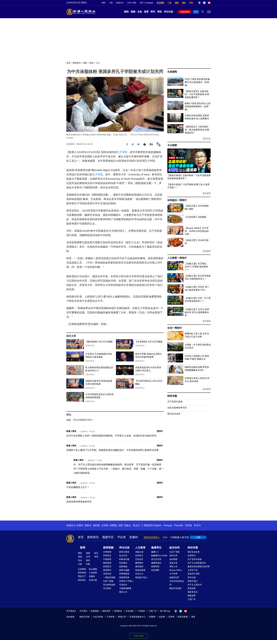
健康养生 (156, 547)
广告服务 (141, 611)
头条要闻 (82, 569)
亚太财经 (107, 588)
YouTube (209, 2)
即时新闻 (82, 573)
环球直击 (107, 555)
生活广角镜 (174, 552)
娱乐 (96, 553)
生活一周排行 (174, 328)
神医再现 (155, 566)
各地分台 (120, 3)
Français (167, 525)
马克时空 (123, 585)
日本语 (188, 525)
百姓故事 (192, 588)
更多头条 (207, 138)
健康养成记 (156, 563)
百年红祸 (192, 577)
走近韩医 (155, 570)
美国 (80, 556)
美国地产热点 (141, 577)
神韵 (103, 3)
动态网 (162, 617)
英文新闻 (160, 3)
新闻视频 (108, 547)
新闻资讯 (77, 63)
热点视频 (93, 569)
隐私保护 (106, 611)
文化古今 (139, 574)
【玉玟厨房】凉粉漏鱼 (195, 217)
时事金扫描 (124, 559)
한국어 (197, 525)
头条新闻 (172, 71)
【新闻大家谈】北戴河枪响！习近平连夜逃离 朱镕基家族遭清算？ (197, 94)
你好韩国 (173, 559)
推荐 (146, 11)
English (157, 525)
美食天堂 (173, 563)
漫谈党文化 (193, 592)
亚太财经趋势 (109, 585)
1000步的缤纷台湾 (176, 583)
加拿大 (88, 525)
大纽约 (79, 525)
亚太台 (136, 525)
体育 (96, 556)
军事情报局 (124, 574)
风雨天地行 (193, 581)
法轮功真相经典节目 (177, 407)
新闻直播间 (185, 12)
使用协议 (118, 611)
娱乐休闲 (174, 547)
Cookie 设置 (138, 636)
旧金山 (127, 525)
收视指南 (95, 611)
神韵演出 (82, 580)
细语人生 (123, 592)
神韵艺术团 (84, 617)
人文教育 (140, 547)
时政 (91, 63)
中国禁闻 (107, 559)
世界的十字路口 (126, 581)
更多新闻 (207, 251)
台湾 (88, 556)
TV (196, 12)
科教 (88, 564)
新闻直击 (107, 566)
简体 (134, 3)
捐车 (184, 3)
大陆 (80, 564)
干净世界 (110, 617)
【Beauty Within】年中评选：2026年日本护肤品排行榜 (197, 231)
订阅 (198, 537)
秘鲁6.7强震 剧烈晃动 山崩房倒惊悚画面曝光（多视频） (197, 106)
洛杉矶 (96, 525)
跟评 (160, 431)
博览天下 (82, 576)
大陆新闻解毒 (125, 588)
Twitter (204, 2)
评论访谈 (168, 11)
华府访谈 (107, 574)
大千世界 (173, 574)
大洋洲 (104, 525)
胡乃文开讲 (156, 559)
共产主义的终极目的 (197, 563)
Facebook (199, 2)
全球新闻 (107, 552)
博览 (159, 11)
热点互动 (123, 555)
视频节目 (108, 537)
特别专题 (172, 396)
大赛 (111, 3)
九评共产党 (193, 570)
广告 (169, 3)
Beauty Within (175, 570)
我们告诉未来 (173, 413)
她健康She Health (159, 555)
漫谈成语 (139, 566)
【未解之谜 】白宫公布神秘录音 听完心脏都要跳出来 (197, 312)
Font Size (151, 144)
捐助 (177, 3)
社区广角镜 (108, 581)
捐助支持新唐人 (152, 537)
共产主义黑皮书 (195, 585)
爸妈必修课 (140, 570)
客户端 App (165, 611)
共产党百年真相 (175, 401)
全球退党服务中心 (138, 617)
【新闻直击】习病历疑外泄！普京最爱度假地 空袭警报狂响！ (197, 129)
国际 (85, 63)
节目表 (121, 537)
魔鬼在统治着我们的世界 (199, 566)
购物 (191, 3)
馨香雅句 (139, 563)
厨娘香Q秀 (174, 577)
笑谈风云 (139, 555)
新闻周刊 (107, 570)
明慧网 (152, 617)
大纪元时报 (98, 617)
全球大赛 (93, 580)
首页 (68, 63)
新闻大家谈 (124, 552)
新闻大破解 (124, 570)
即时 (153, 11)
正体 (129, 3)
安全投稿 (130, 611)
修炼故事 (192, 595)
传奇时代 (192, 555)
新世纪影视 (183, 617)
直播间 (133, 537)
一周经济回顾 (109, 577)
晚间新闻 (107, 563)
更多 (193, 617)
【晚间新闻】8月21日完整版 (99, 341)
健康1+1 (155, 552)
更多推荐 (207, 193)
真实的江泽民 (194, 574)
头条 (139, 11)
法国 (120, 525)
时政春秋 (123, 563)
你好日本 (173, 555)
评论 (80, 560)
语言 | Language (146, 3)
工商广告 (192, 599)
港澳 (88, 553)
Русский (178, 525)
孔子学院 (122, 152)
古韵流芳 (139, 559)
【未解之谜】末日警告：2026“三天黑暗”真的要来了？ (196, 266)
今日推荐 (172, 145)
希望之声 (122, 617)
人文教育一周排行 (177, 258)
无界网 (171, 617)
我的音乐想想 (175, 588)
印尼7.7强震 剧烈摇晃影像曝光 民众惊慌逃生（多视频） (197, 82)
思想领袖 (123, 566)
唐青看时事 (124, 577)
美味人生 (173, 566)
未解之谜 (139, 552)
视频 (133, 11)
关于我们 (83, 611)
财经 (88, 560)
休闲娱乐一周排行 (177, 200)
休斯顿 (113, 525)
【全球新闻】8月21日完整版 (148, 341)
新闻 (126, 11)
